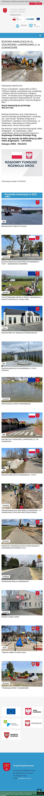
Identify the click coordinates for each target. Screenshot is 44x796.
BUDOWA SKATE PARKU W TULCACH (14, 226)
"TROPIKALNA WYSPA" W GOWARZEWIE (15, 688)
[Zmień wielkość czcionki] (38, 3)
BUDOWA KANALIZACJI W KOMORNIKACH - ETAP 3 (19, 475)
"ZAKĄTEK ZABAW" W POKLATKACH (14, 652)
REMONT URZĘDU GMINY (10, 617)
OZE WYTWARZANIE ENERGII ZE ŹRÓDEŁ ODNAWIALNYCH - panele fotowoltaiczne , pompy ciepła (22, 298)
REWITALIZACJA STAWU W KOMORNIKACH (16, 404)
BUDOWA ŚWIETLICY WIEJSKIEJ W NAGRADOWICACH (19, 333)
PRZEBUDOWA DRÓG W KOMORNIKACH (15, 581)
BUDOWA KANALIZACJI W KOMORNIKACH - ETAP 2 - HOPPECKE (19, 369)
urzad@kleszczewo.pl (24, 778)
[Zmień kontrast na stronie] (36, 3)
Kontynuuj (40, 793)
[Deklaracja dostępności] (41, 3)
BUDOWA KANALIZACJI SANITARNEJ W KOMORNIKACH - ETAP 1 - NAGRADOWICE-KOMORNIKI (21, 263)
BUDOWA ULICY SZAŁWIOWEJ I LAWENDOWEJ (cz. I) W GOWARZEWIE (20, 440)
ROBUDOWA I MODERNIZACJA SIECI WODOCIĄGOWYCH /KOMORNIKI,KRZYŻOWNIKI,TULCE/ (20, 547)
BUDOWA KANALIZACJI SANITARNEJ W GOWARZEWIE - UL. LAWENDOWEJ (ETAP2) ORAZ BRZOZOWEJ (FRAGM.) (21, 511)
